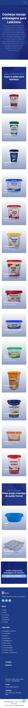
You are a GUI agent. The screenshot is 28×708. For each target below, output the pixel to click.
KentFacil (5, 636)
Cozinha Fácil (6, 633)
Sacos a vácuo (7, 643)
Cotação (5, 622)
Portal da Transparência (10, 652)
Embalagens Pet (7, 640)
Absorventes (6, 638)
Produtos (5, 617)
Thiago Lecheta (19, 705)
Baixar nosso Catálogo (14, 576)
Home (4, 610)
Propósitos (6, 615)
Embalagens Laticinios (9, 631)
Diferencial (6, 619)
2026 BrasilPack (9, 702)
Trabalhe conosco (8, 650)
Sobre (4, 612)
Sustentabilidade (7, 648)
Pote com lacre (7, 645)
